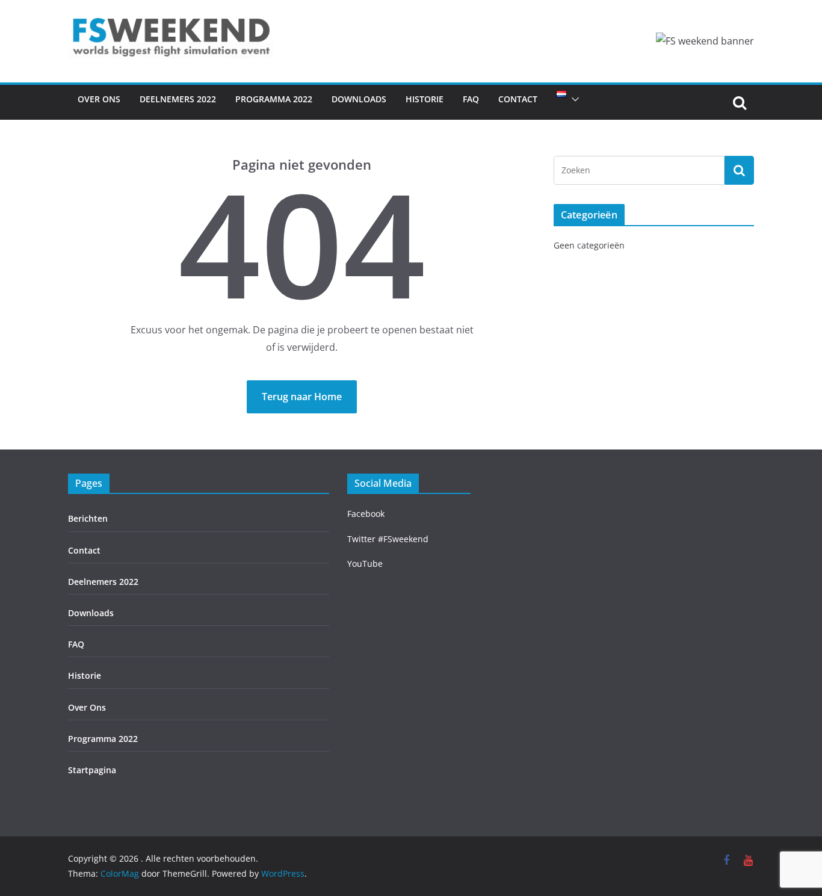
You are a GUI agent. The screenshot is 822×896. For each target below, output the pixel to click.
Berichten (88, 518)
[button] (572, 99)
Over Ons (99, 99)
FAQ (471, 99)
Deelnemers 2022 (178, 99)
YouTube (365, 563)
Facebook (366, 513)
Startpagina (92, 770)
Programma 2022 (273, 99)
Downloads (359, 99)
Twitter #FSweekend (387, 539)
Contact (517, 99)
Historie (424, 99)
